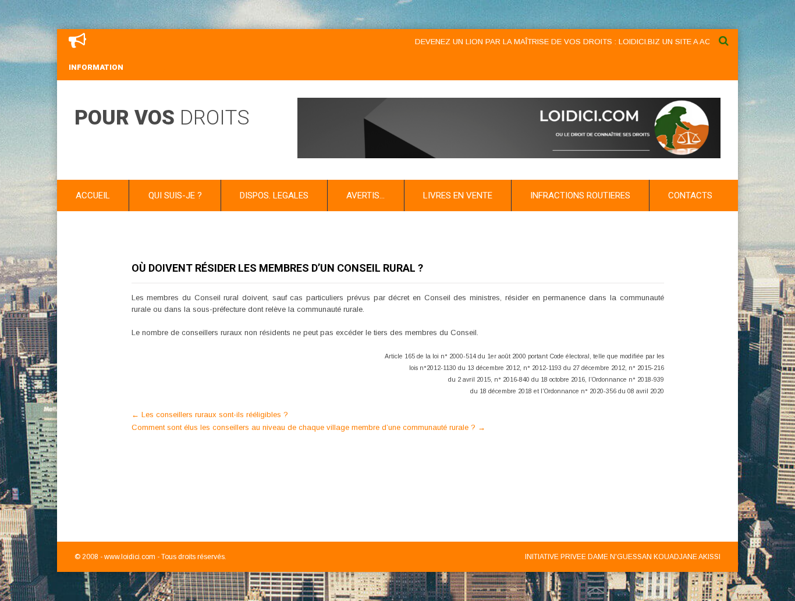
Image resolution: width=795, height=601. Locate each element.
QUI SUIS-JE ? (175, 195)
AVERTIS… (365, 195)
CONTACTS (690, 195)
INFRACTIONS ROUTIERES (580, 195)
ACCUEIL (93, 195)
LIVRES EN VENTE (457, 195)
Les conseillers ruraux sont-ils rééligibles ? (210, 414)
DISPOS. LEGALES (274, 195)
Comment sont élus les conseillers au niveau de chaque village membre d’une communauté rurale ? (308, 427)
